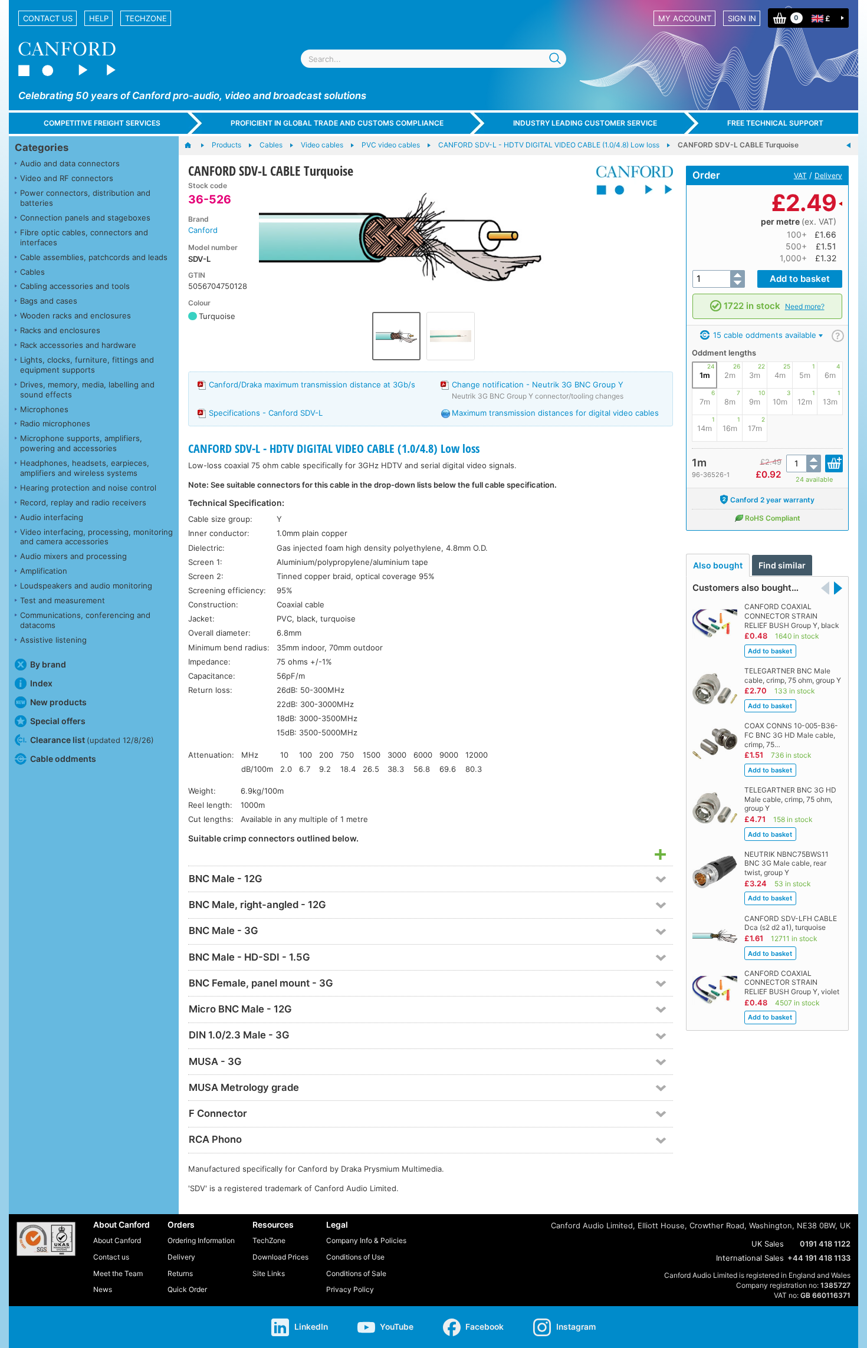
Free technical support (775, 123)
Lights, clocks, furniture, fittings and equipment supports (87, 364)
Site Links (268, 1273)
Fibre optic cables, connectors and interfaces (84, 237)
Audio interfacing (51, 517)
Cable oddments (63, 759)
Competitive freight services (102, 123)
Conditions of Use (355, 1256)
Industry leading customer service (585, 123)
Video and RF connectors (66, 178)
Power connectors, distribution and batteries (85, 198)
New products (58, 702)
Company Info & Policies (366, 1240)
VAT (800, 175)
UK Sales (767, 1243)
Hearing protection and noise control (88, 487)
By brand (48, 664)
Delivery (828, 175)
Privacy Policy (350, 1289)
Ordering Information (201, 1240)
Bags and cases (48, 300)
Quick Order (187, 1289)
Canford (203, 230)
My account (684, 18)
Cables (32, 272)
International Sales (750, 1257)
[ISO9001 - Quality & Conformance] (46, 1239)
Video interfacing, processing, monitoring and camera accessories (96, 537)
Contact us (48, 18)
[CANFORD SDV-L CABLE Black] (848, 145)
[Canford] (630, 180)
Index (41, 683)
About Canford (117, 1240)
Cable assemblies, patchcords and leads (94, 257)
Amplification (43, 571)
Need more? (805, 306)
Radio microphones (55, 423)
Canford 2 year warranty (772, 499)
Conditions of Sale (356, 1273)
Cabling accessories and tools (75, 286)
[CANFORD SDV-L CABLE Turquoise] (423, 244)
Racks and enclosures (60, 330)
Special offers (58, 721)
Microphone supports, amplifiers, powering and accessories (81, 443)
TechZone (146, 18)
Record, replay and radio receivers (83, 502)
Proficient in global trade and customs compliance (337, 123)
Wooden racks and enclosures (75, 315)
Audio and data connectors (70, 163)
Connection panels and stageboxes (85, 217)
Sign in (742, 18)
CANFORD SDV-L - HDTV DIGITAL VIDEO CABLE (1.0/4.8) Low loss (334, 448)
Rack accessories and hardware (78, 345)
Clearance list (92, 740)
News (102, 1289)
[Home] (194, 145)
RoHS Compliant (772, 518)
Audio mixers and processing (73, 556)
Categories (41, 147)
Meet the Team (118, 1273)
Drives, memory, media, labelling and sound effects (87, 389)
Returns (180, 1273)
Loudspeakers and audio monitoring (86, 585)
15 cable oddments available (763, 335)
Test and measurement (62, 600)
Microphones (44, 409)
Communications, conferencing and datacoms (85, 620)
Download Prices (280, 1256)
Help (99, 18)
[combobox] (433, 59)
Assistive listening (53, 640)
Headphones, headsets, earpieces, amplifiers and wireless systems (84, 468)
